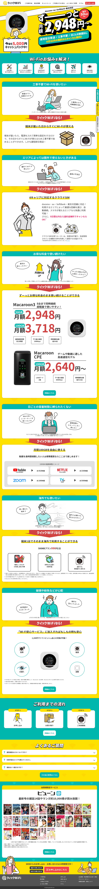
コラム (81, 3)
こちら (68, 240)
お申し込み (91, 3)
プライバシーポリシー (84, 879)
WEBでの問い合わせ (36, 871)
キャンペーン (46, 3)
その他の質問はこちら (49, 775)
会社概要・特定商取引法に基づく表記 (88, 877)
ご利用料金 (28, 3)
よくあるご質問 (72, 3)
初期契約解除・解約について (86, 881)
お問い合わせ (63, 879)
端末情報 (37, 3)
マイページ (63, 881)
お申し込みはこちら (56, 869)
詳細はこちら (49, 393)
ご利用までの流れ (59, 3)
